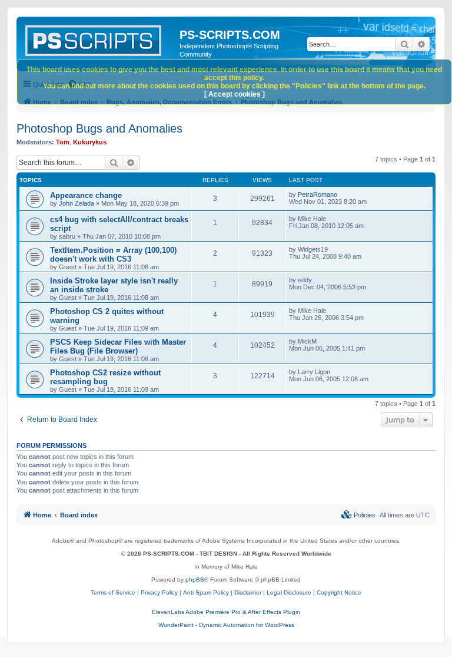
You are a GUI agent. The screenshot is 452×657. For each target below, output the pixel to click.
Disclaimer (247, 592)
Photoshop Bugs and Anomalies (99, 128)
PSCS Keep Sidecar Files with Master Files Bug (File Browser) (118, 346)
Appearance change (86, 195)
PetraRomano (317, 194)
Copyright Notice (339, 592)
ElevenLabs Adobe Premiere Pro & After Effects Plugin (226, 612)
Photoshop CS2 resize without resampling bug (105, 377)
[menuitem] (358, 515)
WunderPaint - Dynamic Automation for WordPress (226, 625)
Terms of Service (113, 592)
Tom (62, 142)
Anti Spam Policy (206, 592)
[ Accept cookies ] (234, 94)
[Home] (99, 38)
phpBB (194, 579)
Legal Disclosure (289, 592)
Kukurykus (90, 142)
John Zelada (76, 203)
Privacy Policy (159, 592)
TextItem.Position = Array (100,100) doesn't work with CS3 (113, 254)
